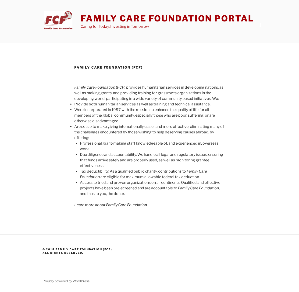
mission (143, 110)
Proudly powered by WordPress (66, 281)
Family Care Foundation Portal (167, 18)
